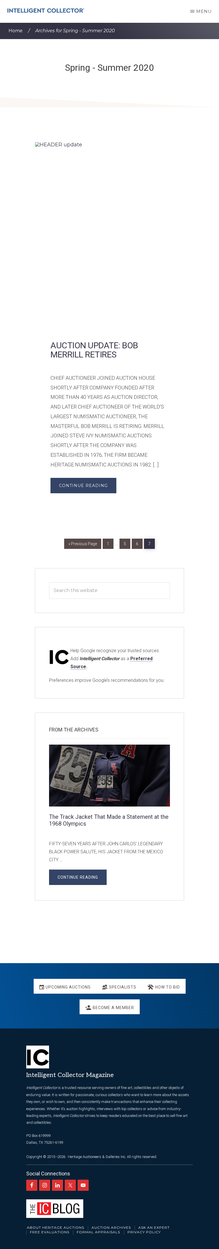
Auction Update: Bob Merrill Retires (94, 349)
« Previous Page (82, 543)
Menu (204, 11)
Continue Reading (83, 485)
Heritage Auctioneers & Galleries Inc (96, 1157)
